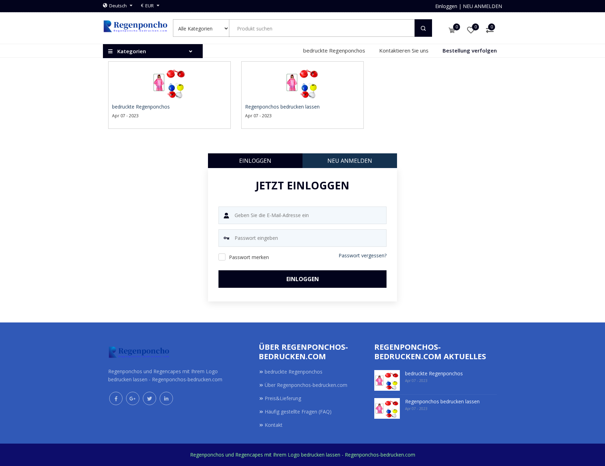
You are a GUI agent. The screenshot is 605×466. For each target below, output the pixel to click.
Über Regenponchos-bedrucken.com (306, 385)
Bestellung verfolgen (470, 50)
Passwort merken (249, 257)
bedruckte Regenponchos (334, 50)
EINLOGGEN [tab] (255, 161)
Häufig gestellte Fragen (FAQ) (298, 411)
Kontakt (274, 425)
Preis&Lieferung (283, 398)
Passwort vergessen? (363, 255)
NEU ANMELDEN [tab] (349, 161)
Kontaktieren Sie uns (404, 50)
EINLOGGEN (302, 279)
